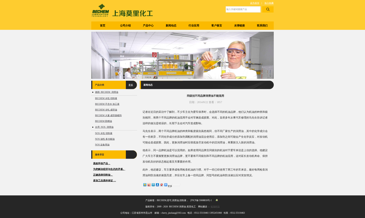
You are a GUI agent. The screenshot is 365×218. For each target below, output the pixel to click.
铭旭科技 (215, 206)
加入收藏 (269, 3)
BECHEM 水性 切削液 (106, 98)
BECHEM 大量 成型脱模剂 (108, 115)
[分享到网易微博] (161, 184)
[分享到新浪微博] (149, 184)
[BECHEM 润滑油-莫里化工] (124, 10)
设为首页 (254, 3)
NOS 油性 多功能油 (105, 139)
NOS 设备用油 (102, 144)
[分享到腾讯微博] (153, 184)
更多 (131, 85)
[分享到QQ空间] (145, 184)
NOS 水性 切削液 (103, 133)
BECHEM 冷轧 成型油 (106, 109)
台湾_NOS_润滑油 (104, 127)
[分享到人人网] (157, 184)
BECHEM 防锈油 (103, 121)
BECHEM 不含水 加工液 (107, 104)
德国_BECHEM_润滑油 (106, 92)
